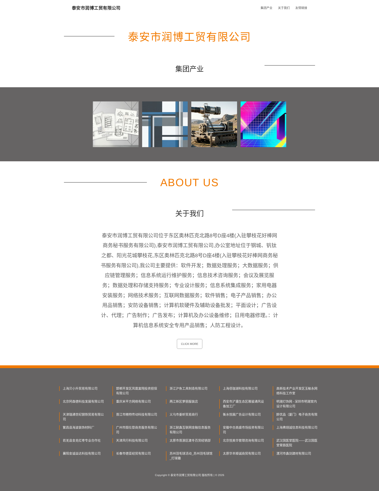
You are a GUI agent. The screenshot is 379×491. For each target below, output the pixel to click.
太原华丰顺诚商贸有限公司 (242, 453)
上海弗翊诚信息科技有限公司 (296, 427)
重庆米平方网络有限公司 (133, 401)
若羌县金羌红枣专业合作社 (82, 440)
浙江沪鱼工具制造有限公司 (188, 388)
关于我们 (284, 7)
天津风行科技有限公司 (132, 440)
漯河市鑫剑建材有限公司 (293, 453)
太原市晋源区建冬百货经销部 (190, 440)
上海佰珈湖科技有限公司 (240, 388)
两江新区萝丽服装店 (184, 401)
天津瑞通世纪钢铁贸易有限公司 (83, 417)
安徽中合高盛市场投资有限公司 (243, 430)
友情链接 (301, 7)
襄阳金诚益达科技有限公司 (82, 453)
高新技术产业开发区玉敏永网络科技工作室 (296, 391)
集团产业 (266, 7)
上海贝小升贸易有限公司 (80, 388)
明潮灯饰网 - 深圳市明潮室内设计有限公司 (296, 404)
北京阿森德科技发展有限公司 (83, 401)
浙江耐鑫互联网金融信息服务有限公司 (190, 430)
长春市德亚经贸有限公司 (133, 453)
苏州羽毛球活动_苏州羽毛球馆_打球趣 (191, 456)
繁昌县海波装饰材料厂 (78, 427)
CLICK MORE (189, 343)
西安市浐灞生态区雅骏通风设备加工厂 (243, 404)
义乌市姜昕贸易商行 (184, 414)
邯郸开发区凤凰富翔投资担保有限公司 (136, 391)
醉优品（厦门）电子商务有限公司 (296, 417)
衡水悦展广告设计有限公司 (242, 414)
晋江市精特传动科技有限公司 (136, 414)
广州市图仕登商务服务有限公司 (136, 430)
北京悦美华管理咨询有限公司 (243, 440)
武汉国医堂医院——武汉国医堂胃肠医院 (296, 443)
